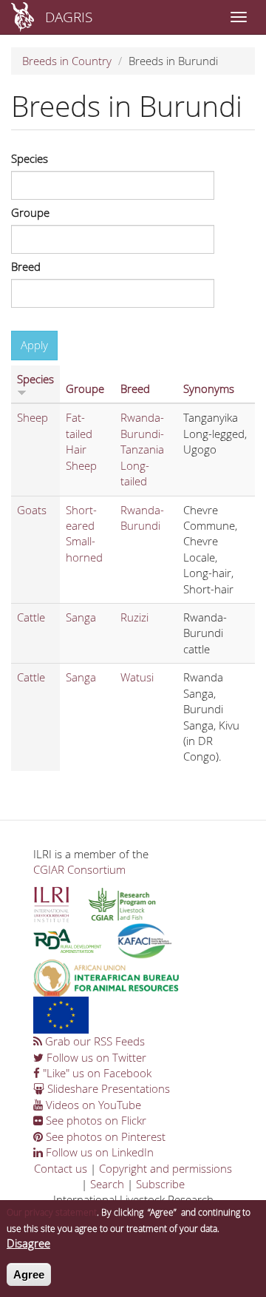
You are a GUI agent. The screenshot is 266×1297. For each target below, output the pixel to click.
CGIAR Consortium (79, 869)
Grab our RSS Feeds (93, 1041)
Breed (26, 266)
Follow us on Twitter (95, 1057)
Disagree (28, 1243)
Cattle (31, 617)
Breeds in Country (67, 60)
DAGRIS (68, 16)
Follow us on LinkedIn (98, 1152)
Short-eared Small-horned (84, 533)
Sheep (32, 417)
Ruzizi (134, 617)
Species (29, 158)
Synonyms (208, 388)
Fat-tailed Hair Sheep (81, 441)
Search (107, 1183)
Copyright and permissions (165, 1168)
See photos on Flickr (94, 1120)
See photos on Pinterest (104, 1136)
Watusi (137, 677)
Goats (32, 509)
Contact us (60, 1168)
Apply (34, 344)
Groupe (30, 212)
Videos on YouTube (92, 1104)
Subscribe (160, 1183)
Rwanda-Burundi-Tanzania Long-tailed (142, 449)
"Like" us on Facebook (95, 1072)
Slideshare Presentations (107, 1088)
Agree (28, 1274)
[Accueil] (22, 17)
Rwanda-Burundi (142, 517)
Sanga (81, 617)
